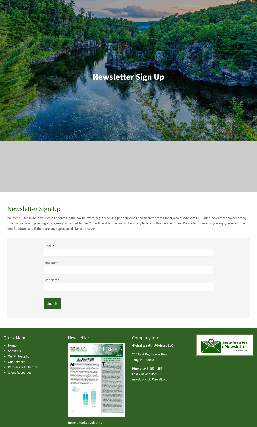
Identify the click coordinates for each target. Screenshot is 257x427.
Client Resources (19, 372)
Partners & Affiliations (23, 367)
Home (12, 345)
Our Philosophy (18, 356)
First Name (51, 262)
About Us (14, 351)
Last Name (51, 280)
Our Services (16, 362)
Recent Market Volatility (85, 422)
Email (63, 246)
